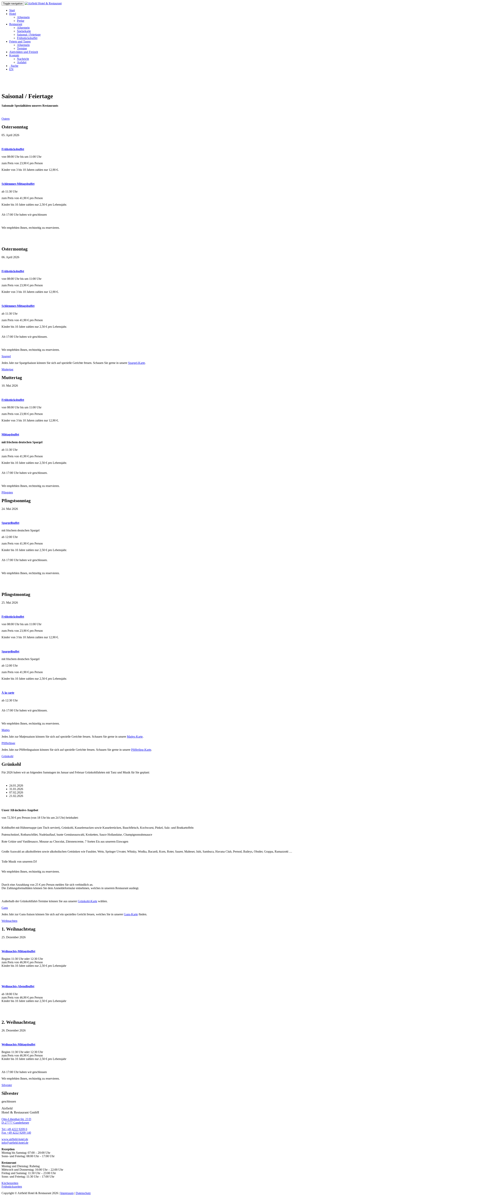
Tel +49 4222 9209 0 (14, 1129)
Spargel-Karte (136, 362)
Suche (13, 65)
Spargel (6, 356)
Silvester (7, 1085)
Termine (22, 48)
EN (11, 69)
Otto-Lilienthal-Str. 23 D (16, 1119)
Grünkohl (7, 756)
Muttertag (7, 369)
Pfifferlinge (8, 743)
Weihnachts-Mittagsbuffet (18, 951)
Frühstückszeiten (12, 1186)
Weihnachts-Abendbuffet (18, 986)
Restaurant (15, 24)
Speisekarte (24, 31)
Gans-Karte (131, 914)
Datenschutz (83, 1193)
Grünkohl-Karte (87, 901)
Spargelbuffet (10, 522)
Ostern (6, 118)
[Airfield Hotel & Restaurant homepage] (43, 3)
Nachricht (23, 58)
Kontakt (14, 55)
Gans (5, 907)
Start (12, 10)
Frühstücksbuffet (27, 38)
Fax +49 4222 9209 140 (16, 1132)
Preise (20, 20)
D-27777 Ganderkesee (15, 1122)
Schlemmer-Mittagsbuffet (18, 183)
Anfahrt (21, 62)
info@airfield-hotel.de (15, 1142)
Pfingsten (7, 492)
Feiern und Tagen (20, 41)
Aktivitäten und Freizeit (23, 52)
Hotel (12, 13)
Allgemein (23, 17)
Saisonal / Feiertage (29, 34)
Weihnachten (9, 920)
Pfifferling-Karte (141, 749)
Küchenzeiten (10, 1183)
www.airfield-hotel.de (15, 1139)
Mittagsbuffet (10, 434)
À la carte (8, 692)
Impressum (67, 1193)
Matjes (6, 730)
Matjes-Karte (135, 736)
